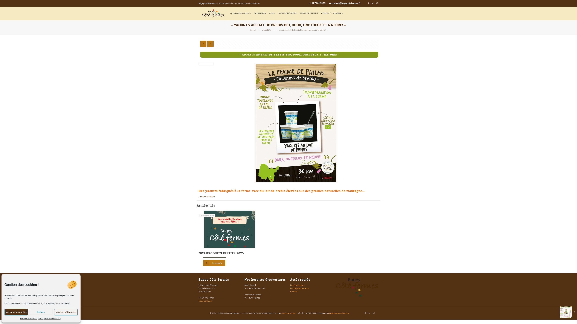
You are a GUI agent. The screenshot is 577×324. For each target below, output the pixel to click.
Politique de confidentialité (49, 319)
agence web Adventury (339, 313)
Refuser (41, 312)
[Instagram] (376, 3)
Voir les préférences (66, 312)
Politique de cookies (28, 319)
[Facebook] (368, 3)
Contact (293, 291)
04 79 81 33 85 (318, 3)
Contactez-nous (288, 313)
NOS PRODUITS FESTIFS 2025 (221, 253)
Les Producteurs (297, 285)
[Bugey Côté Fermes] (213, 13)
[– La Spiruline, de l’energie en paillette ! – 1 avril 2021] (568, 312)
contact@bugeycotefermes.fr (345, 3)
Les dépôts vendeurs (299, 288)
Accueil (253, 30)
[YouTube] (372, 3)
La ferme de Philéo (207, 196)
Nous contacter (205, 301)
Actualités (266, 30)
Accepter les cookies (16, 312)
